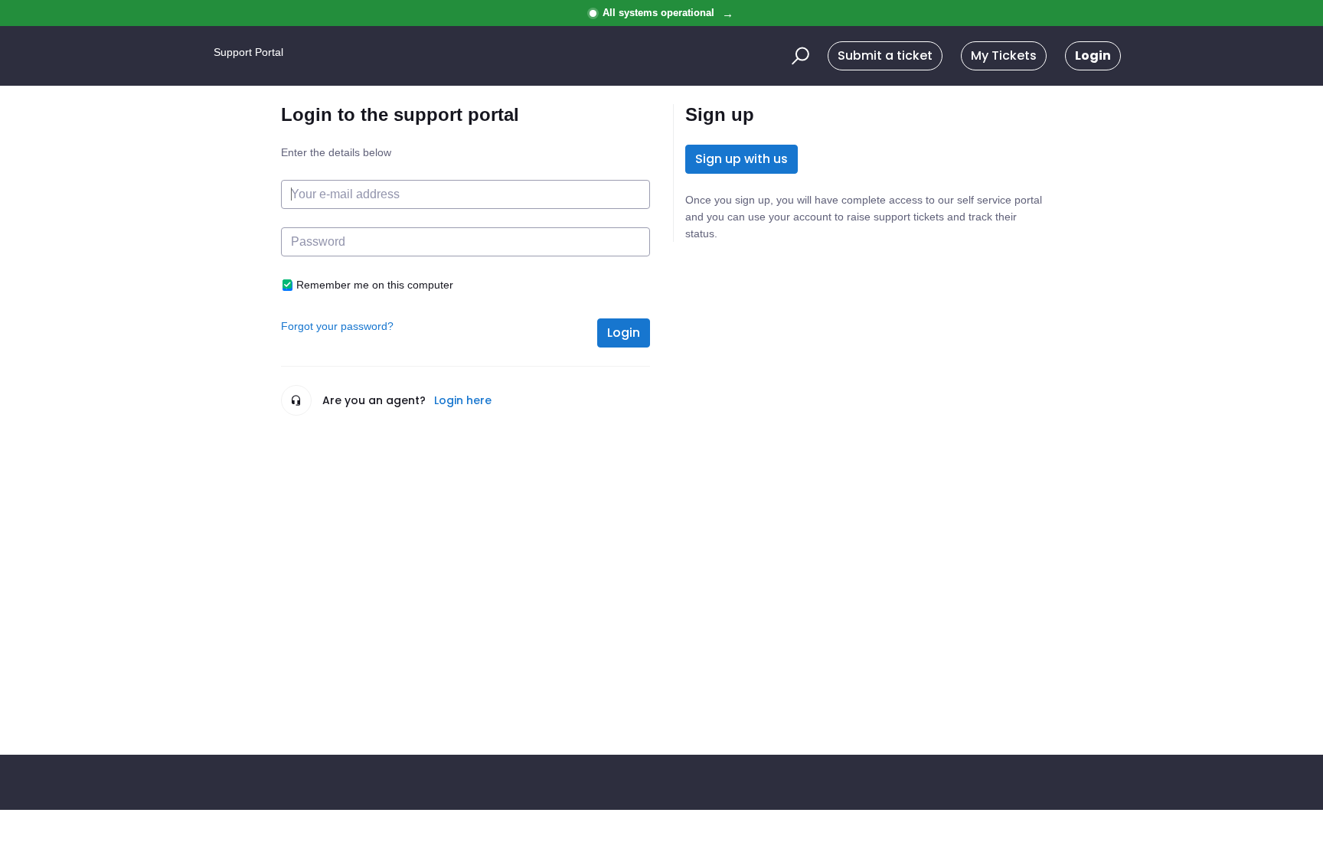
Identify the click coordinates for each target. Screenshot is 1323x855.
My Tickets (1004, 55)
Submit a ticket (885, 55)
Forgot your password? (337, 326)
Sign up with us (741, 159)
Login (623, 332)
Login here (463, 400)
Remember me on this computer (374, 285)
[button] (798, 56)
